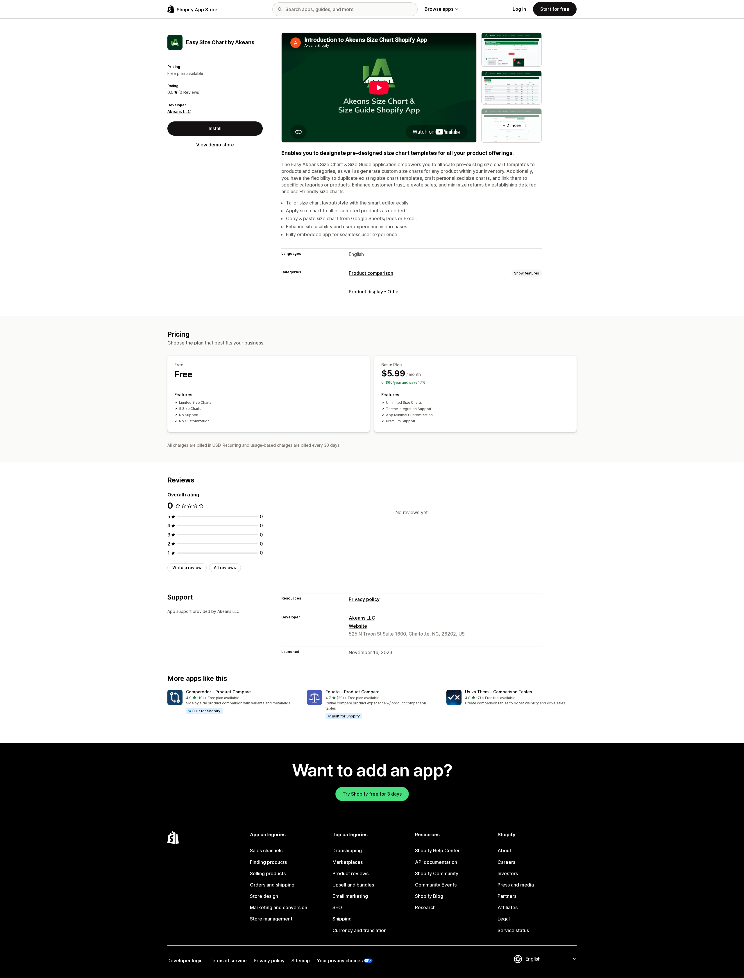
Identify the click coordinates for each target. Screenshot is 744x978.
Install (215, 128)
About (504, 850)
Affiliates (508, 907)
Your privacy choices (340, 960)
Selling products (268, 873)
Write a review (187, 567)
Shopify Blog (429, 896)
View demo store (215, 145)
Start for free (554, 9)
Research (425, 907)
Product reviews (350, 873)
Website (358, 626)
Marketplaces (347, 862)
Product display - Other (374, 292)
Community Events (436, 885)
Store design (264, 896)
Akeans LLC (179, 111)
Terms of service (228, 960)
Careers (506, 862)
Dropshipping (347, 850)
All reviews (225, 567)
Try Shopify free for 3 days (372, 794)
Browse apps (439, 9)
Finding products (268, 862)
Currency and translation (359, 930)
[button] (232, 702)
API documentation (436, 862)
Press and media (516, 885)
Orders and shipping (272, 885)
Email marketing (350, 896)
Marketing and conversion (278, 907)
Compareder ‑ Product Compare (218, 691)
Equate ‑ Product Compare (353, 691)
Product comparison (371, 273)
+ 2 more (511, 125)
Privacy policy (364, 599)
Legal (504, 919)
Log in (519, 9)
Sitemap (300, 960)
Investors (508, 873)
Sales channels (266, 850)
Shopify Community (436, 873)
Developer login (185, 960)
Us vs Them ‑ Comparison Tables (498, 691)
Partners (507, 896)
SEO (337, 907)
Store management (271, 919)
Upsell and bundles (353, 885)
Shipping (342, 919)
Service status (513, 930)
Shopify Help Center (437, 850)
